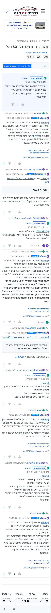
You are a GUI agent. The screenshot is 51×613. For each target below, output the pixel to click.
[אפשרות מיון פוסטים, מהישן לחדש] (45, 66)
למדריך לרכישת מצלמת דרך (39, 153)
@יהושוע (45, 122)
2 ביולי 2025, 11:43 (17, 256)
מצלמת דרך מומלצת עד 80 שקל (18, 337)
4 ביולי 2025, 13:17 (36, 472)
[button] (47, 609)
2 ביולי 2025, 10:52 (36, 227)
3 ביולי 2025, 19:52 (17, 415)
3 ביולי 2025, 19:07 (36, 379)
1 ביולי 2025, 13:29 (17, 118)
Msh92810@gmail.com (32, 157)
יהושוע (25, 78)
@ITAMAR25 (42, 231)
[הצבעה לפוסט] (22, 104)
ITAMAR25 (41, 174)
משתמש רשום (36, 78)
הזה (20, 432)
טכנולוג (43, 118)
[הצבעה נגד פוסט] (12, 104)
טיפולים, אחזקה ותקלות (35, 53)
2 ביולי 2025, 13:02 (14, 333)
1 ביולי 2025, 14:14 (14, 174)
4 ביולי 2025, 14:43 (17, 518)
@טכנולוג (45, 178)
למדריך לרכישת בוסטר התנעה (38, 150)
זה (36, 136)
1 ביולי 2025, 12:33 (33, 82)
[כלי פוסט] (7, 104)
